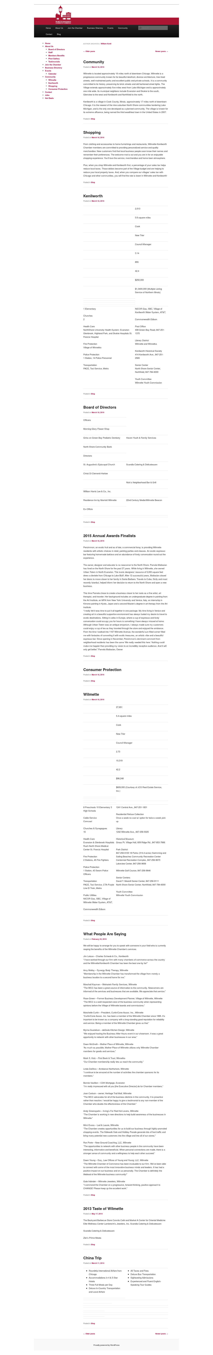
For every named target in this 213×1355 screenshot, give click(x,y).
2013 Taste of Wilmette (103, 1208)
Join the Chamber (75, 28)
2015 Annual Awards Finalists (109, 535)
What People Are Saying (104, 933)
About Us (59, 28)
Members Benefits (56, 55)
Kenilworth (93, 195)
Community (123, 28)
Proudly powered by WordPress (106, 1345)
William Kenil (106, 43)
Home (48, 28)
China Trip (92, 1257)
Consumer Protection (102, 669)
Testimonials (54, 61)
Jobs (47, 95)
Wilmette (91, 694)
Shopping (92, 132)
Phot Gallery (54, 58)
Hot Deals (49, 98)
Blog (59, 34)
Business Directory (95, 28)
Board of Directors (99, 407)
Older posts (89, 51)
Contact (49, 34)
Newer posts (161, 51)
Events (110, 28)
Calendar (52, 73)
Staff (50, 52)
